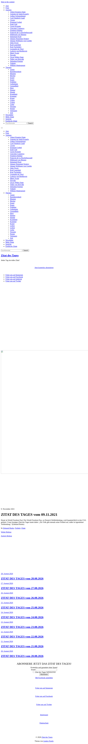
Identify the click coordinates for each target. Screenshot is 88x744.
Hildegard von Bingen (18, 35)
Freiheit (17, 528)
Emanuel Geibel (16, 22)
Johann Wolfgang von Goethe (21, 41)
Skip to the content (7, 2)
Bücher (12, 76)
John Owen (14, 43)
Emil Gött (13, 24)
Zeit (11, 113)
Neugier (13, 107)
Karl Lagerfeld (15, 45)
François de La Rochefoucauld (21, 32)
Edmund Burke (8, 528)
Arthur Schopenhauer (18, 16)
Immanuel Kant (15, 37)
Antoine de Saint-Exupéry (19, 14)
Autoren (8, 10)
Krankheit (13, 94)
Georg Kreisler (15, 26)
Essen (12, 80)
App (7, 6)
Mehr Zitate (10, 117)
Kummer (13, 96)
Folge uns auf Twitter (44, 704)
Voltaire (13, 63)
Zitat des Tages (10, 255)
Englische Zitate (11, 121)
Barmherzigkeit (15, 72)
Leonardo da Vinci (17, 49)
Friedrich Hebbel (16, 30)
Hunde (12, 92)
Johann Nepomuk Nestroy (19, 39)
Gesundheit (14, 86)
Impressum (44, 715)
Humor (12, 90)
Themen (8, 67)
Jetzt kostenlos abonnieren (44, 268)
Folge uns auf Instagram (44, 688)
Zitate (23, 528)
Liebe (12, 104)
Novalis (13, 55)
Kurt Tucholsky (15, 47)
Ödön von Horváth (17, 59)
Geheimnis (14, 84)
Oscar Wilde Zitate (17, 57)
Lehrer (12, 102)
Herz (12, 88)
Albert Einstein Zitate (18, 12)
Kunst (12, 98)
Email (33, 670)
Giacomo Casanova (17, 28)
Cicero (12, 20)
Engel (12, 78)
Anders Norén (48, 741)
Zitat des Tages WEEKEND (45, 672)
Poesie (12, 109)
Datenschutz (44, 723)
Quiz (7, 8)
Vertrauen (13, 111)
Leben (12, 100)
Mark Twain (14, 53)
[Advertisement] (44, 300)
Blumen (13, 74)
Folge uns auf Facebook (44, 696)
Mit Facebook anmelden (44, 678)
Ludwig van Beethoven (18, 51)
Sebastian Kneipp (16, 61)
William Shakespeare (17, 65)
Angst (12, 70)
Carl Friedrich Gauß (17, 18)
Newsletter (9, 115)
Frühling (13, 82)
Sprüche (8, 119)
